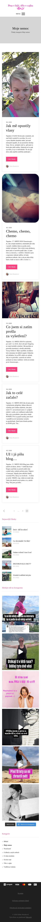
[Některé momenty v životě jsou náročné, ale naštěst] (20, 727)
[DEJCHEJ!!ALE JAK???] (6, 565)
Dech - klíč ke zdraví (20, 530)
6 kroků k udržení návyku (22, 575)
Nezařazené (7, 849)
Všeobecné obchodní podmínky (20, 908)
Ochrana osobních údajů (20, 901)
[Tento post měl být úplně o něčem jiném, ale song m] (20, 614)
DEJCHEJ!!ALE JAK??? (22, 564)
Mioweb (29, 917)
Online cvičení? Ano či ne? (22, 552)
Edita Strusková (14, 166)
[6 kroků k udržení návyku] (6, 576)
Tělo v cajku (8, 863)
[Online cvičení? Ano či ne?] (6, 553)
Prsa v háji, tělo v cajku (20, 5)
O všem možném (9, 856)
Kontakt (20, 893)
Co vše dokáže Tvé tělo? (21, 541)
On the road (7, 860)
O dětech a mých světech (11, 852)
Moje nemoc (8, 845)
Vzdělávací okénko (10, 867)
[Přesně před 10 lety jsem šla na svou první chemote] (20, 802)
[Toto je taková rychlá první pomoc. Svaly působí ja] (20, 651)
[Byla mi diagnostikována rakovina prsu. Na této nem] (20, 764)
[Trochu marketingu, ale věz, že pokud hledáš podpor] (20, 689)
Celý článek (12, 159)
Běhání (6, 841)
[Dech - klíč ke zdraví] (6, 530)
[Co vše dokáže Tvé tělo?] (6, 542)
